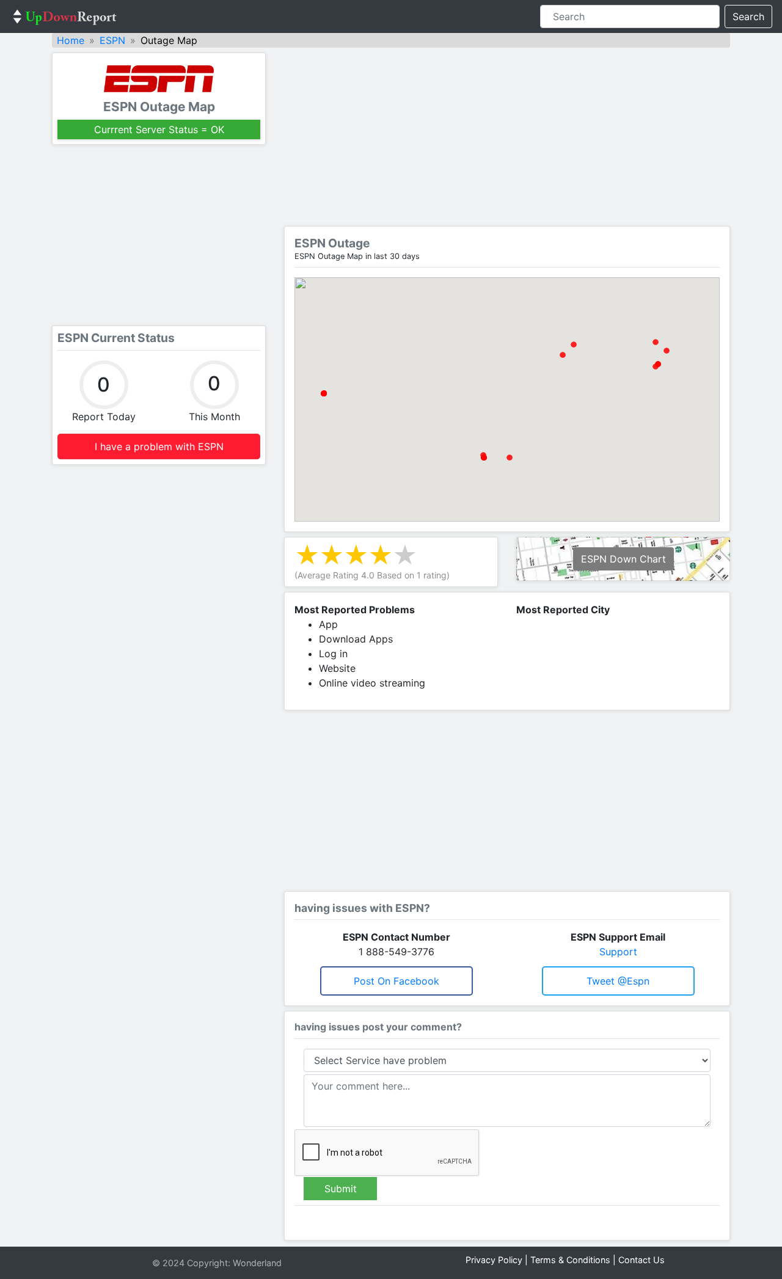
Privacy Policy (494, 1260)
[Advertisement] (159, 235)
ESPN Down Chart (623, 559)
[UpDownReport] (65, 16)
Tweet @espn (617, 981)
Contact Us (641, 1260)
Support (618, 952)
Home (70, 40)
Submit (340, 1188)
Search (748, 16)
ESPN (112, 40)
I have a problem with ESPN (159, 446)
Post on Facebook (396, 981)
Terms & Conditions (570, 1260)
